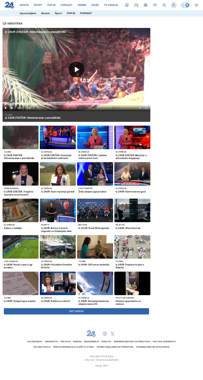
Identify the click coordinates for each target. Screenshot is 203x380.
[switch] (185, 5)
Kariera (77, 341)
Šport (58, 13)
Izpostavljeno (28, 13)
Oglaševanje (34, 341)
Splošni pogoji (42, 347)
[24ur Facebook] (105, 333)
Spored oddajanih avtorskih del (115, 347)
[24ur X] (112, 333)
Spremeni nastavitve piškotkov (132, 341)
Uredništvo (51, 341)
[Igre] (136, 5)
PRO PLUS (65, 341)
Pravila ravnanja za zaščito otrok (73, 347)
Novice (45, 13)
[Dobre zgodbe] (127, 5)
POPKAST (86, 13)
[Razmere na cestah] (155, 5)
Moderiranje (91, 341)
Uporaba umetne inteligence (153, 347)
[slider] (76, 104)
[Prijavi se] (173, 5)
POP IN (71, 13)
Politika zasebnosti (164, 341)
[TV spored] (145, 5)
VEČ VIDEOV (76, 311)
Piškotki (106, 341)
